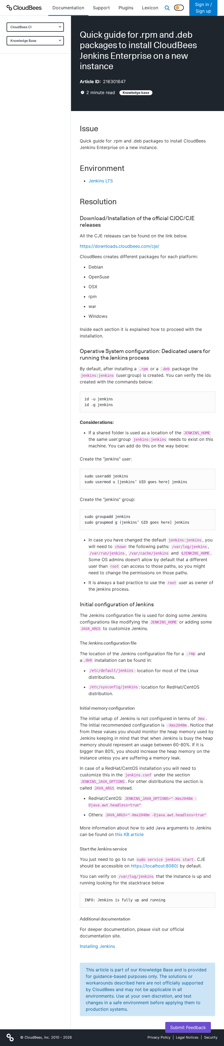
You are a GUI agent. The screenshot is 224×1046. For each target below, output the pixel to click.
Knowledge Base (23, 41)
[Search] (167, 8)
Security (210, 1037)
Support (101, 7)
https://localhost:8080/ (154, 866)
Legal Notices (187, 1037)
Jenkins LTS (101, 180)
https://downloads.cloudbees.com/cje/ (119, 246)
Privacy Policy (159, 1037)
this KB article (129, 834)
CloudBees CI (20, 27)
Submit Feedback (188, 1027)
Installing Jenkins (97, 946)
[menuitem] (68, 7)
